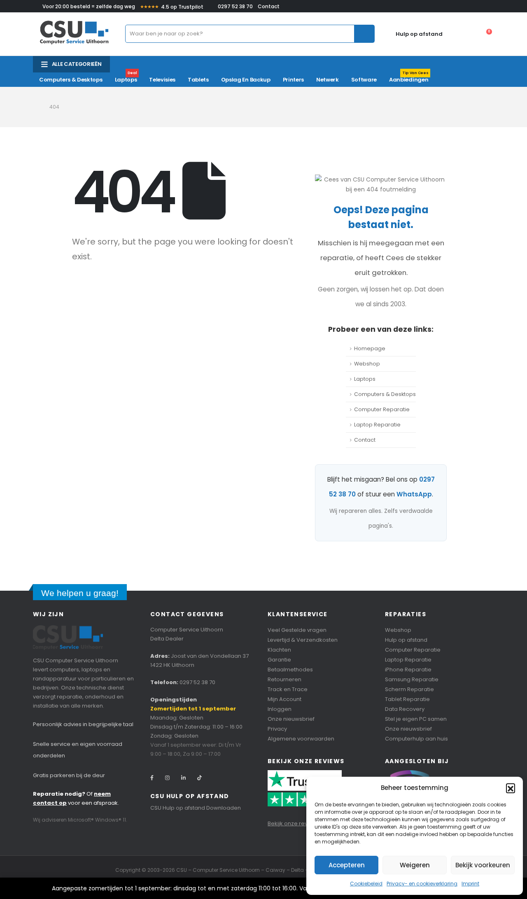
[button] (510, 788)
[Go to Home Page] (35, 107)
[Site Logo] (74, 33)
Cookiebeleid (366, 883)
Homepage (369, 348)
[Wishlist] (466, 34)
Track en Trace (288, 689)
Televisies (162, 80)
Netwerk (327, 80)
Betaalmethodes (290, 669)
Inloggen (279, 709)
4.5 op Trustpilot (171, 7)
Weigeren (415, 865)
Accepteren (347, 865)
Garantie (279, 660)
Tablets (198, 80)
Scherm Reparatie (409, 689)
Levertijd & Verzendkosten (303, 640)
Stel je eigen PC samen (416, 719)
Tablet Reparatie (407, 699)
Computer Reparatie (382, 409)
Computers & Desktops (71, 80)
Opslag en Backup (245, 80)
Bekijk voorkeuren (482, 865)
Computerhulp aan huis (416, 739)
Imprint (470, 883)
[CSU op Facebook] (152, 778)
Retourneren (284, 679)
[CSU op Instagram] (167, 778)
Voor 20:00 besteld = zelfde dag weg (88, 6)
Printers (293, 80)
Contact (269, 6)
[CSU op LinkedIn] (183, 778)
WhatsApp (414, 494)
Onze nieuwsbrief (291, 719)
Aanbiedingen (408, 78)
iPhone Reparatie (408, 669)
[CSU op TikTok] (199, 778)
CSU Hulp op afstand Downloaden (195, 808)
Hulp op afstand (419, 34)
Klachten (279, 650)
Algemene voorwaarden (301, 739)
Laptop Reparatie (377, 424)
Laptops (126, 78)
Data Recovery (404, 709)
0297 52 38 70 (235, 6)
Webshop (367, 363)
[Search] (364, 33)
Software (364, 80)
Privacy (277, 729)
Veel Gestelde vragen (297, 630)
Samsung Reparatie (411, 679)
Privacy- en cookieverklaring (422, 883)
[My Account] (449, 34)
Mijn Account (284, 699)
